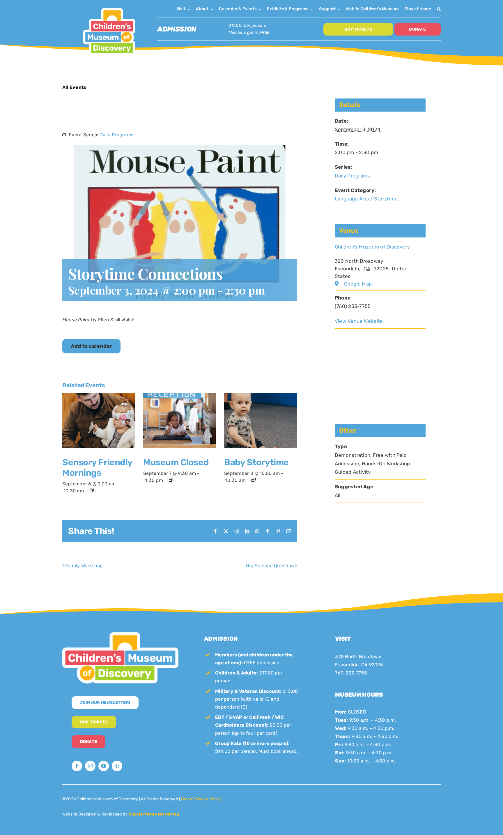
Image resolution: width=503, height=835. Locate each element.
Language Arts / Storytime (366, 199)
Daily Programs (352, 176)
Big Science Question (270, 565)
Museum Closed (176, 462)
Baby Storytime (256, 462)
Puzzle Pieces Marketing (154, 814)
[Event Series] (92, 490)
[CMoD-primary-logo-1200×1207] (109, 7)
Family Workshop (84, 565)
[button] (439, 8)
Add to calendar (91, 346)
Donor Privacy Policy (201, 799)
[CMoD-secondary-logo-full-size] (120, 634)
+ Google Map (355, 284)
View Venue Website (359, 321)
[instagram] (90, 766)
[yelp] (117, 766)
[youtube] (103, 766)
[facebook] (77, 766)
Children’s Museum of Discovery (372, 247)
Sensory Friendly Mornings (97, 467)
